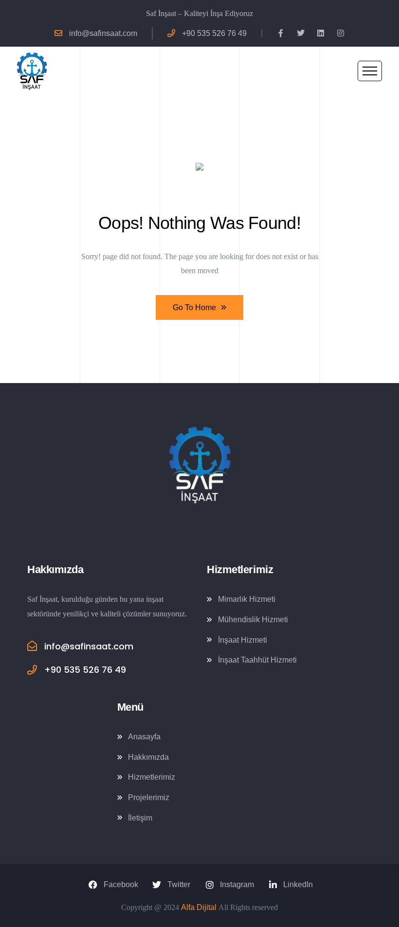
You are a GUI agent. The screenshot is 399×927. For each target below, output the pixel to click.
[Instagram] (341, 33)
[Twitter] (301, 33)
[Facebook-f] (281, 33)
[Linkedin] (321, 33)
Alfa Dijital (199, 907)
